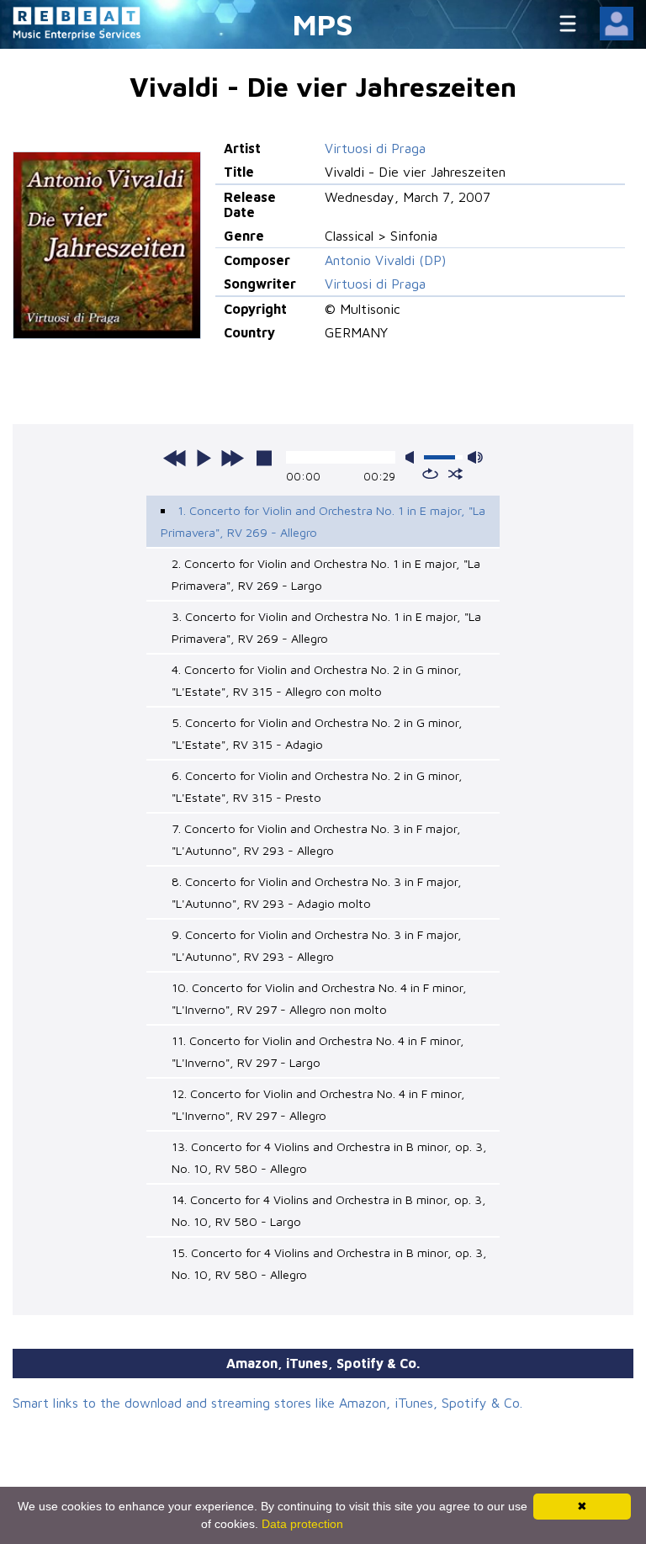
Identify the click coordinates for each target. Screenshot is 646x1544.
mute (413, 457)
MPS (323, 24)
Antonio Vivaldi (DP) (385, 260)
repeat (430, 473)
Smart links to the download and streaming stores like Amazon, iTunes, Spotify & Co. (267, 1402)
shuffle (455, 473)
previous (175, 458)
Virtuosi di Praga (375, 148)
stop (264, 458)
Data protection (302, 1524)
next (232, 458)
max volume (475, 457)
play (203, 458)
